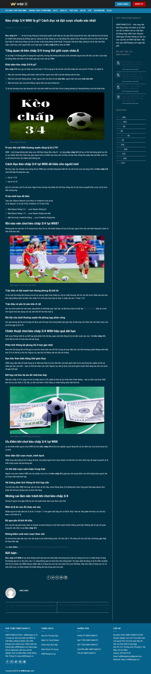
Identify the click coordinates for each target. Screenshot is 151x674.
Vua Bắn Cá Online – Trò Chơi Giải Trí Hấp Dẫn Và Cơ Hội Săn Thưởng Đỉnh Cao (133, 76)
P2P (89, 11)
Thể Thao (8, 17)
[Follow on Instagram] (12, 662)
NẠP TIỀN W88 (83, 640)
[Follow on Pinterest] (24, 662)
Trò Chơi (119, 158)
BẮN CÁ (63, 11)
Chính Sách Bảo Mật (49, 645)
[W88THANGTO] (21, 4)
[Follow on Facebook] (7, 662)
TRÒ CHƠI (73, 11)
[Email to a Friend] (57, 578)
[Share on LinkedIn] (66, 578)
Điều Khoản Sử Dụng (49, 649)
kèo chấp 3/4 (89, 308)
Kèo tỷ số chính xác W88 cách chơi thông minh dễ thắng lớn (43, 547)
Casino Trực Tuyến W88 (40, 11)
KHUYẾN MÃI (99, 11)
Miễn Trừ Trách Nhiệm (50, 640)
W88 (19, 36)
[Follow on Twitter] (16, 662)
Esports (119, 126)
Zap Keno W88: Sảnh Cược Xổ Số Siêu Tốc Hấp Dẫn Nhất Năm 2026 (133, 98)
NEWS (118, 140)
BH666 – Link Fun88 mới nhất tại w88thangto (132, 87)
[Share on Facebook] (49, 578)
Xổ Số (118, 163)
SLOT (55, 11)
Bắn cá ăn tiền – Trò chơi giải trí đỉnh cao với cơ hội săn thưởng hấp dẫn (132, 64)
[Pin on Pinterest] (61, 578)
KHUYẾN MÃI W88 (84, 649)
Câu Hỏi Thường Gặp (49, 635)
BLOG (109, 11)
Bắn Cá (119, 117)
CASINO (119, 122)
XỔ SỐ (82, 11)
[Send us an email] (20, 662)
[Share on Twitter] (53, 578)
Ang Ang (30, 28)
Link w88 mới (121, 135)
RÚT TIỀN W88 (83, 645)
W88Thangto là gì (48, 654)
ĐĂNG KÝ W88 (83, 635)
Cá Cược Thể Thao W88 (15, 11)
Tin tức (119, 154)
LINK (118, 131)
